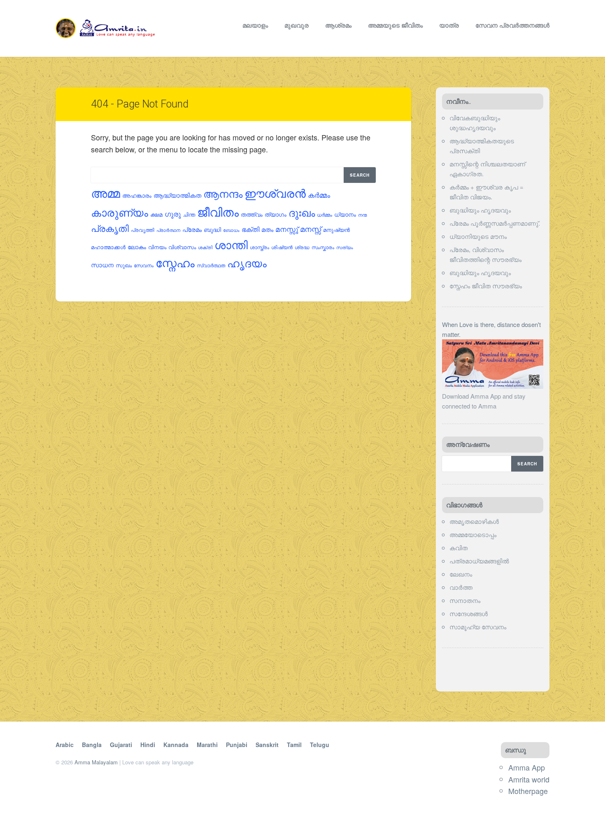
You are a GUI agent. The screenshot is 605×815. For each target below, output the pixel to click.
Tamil (294, 744)
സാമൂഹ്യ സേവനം (477, 626)
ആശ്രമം (338, 25)
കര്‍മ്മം (319, 195)
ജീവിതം (218, 211)
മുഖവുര (296, 25)
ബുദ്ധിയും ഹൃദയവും (480, 210)
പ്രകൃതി (110, 228)
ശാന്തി (231, 244)
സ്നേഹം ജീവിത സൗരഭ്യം (485, 285)
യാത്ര (449, 25)
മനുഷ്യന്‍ (336, 230)
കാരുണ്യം (119, 212)
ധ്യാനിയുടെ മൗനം (478, 236)
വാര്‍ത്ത (460, 587)
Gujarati (121, 744)
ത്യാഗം (275, 214)
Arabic (65, 744)
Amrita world (528, 779)
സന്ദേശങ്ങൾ (468, 613)
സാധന (102, 264)
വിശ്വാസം (182, 247)
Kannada (175, 744)
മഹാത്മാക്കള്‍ (108, 247)
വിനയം (157, 247)
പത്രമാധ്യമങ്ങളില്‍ (479, 560)
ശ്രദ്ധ (302, 247)
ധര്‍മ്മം (324, 214)
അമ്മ (105, 192)
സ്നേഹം (175, 262)
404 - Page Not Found (139, 104)
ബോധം (231, 230)
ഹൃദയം (247, 262)
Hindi (147, 744)
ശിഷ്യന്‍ (282, 247)
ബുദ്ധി (212, 229)
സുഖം (124, 265)
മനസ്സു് (286, 229)
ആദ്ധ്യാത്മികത (177, 195)
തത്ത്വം (252, 214)
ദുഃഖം (302, 212)
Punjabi (236, 744)
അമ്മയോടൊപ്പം (472, 534)
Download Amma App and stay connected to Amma (484, 401)
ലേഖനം (460, 574)
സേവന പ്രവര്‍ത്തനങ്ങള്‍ (512, 25)
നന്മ (362, 214)
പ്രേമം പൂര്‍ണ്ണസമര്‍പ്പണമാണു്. (494, 223)
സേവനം (144, 265)
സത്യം (344, 247)
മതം (267, 229)
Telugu (319, 744)
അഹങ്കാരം (136, 195)
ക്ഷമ (156, 214)
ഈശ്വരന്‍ (275, 192)
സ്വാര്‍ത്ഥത (211, 265)
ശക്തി (205, 247)
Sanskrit (267, 744)
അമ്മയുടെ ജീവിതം (395, 25)
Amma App (526, 767)
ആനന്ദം (222, 193)
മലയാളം (255, 25)
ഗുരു (173, 213)
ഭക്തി (250, 229)
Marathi (207, 744)
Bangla (92, 744)
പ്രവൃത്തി (142, 230)
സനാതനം (464, 600)
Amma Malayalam (96, 762)
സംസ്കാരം (323, 247)
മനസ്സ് (310, 229)
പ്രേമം (192, 229)
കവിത (458, 547)
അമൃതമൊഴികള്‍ (474, 521)
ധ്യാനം (345, 214)
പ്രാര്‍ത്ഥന (168, 230)
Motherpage (528, 790)
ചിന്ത (189, 214)
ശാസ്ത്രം (259, 247)
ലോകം (137, 247)
